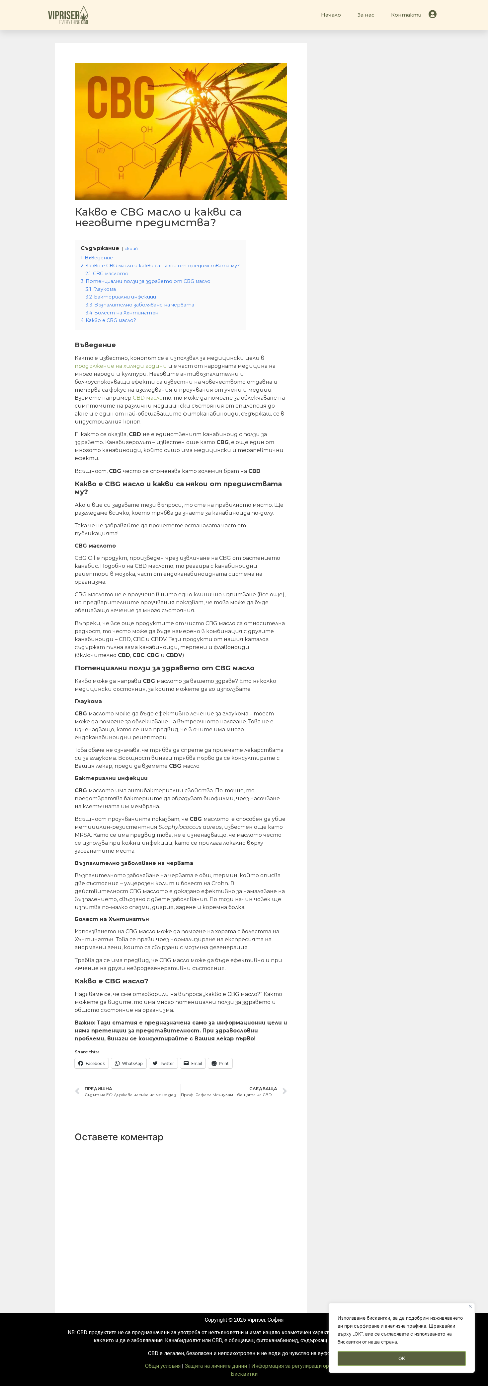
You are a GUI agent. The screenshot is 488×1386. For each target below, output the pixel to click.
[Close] (470, 1306)
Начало (331, 15)
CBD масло (148, 398)
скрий (131, 248)
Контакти (406, 15)
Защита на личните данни (216, 1366)
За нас (366, 15)
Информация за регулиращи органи (295, 1366)
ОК (401, 1358)
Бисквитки (244, 1374)
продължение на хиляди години (121, 366)
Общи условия (163, 1366)
